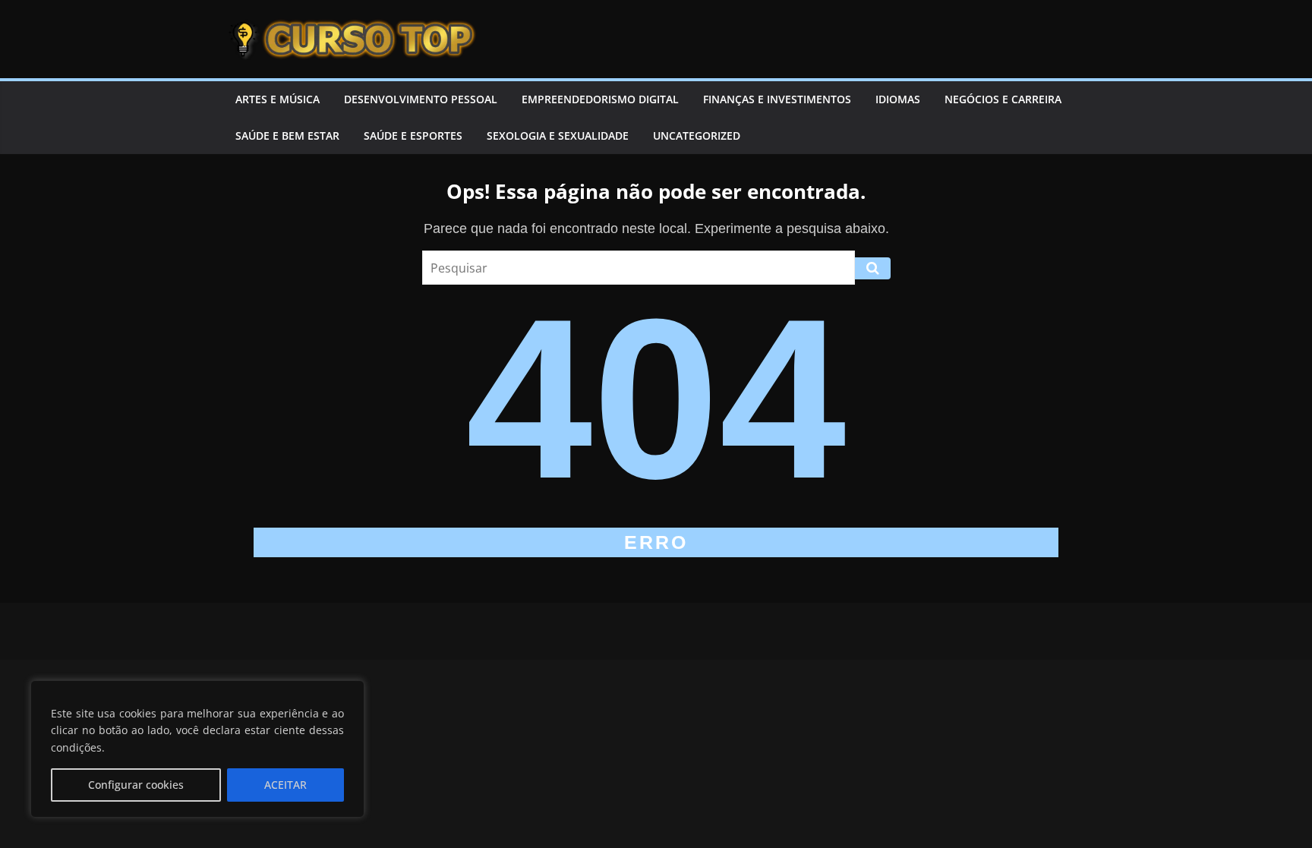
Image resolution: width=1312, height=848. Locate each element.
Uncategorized (696, 135)
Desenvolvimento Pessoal (420, 99)
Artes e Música (277, 99)
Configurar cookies (136, 784)
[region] (197, 749)
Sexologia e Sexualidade (558, 135)
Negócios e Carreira (1003, 99)
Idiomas (897, 99)
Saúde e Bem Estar (287, 135)
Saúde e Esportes (413, 135)
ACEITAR (285, 784)
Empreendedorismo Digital (600, 99)
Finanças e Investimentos (777, 99)
